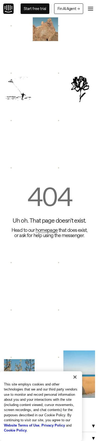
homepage (47, 230)
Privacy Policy (53, 425)
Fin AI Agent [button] (69, 8)
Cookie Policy (15, 430)
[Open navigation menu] (90, 8)
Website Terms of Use (21, 425)
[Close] (75, 377)
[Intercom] (8, 8)
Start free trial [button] (35, 8)
